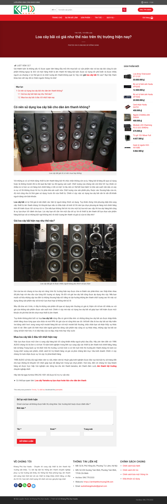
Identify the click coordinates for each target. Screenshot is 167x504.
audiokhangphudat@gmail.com (94, 486)
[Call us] (25, 485)
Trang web (88, 429)
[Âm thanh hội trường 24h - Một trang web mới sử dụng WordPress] (30, 10)
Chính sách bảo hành (131, 466)
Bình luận (21, 408)
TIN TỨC (98, 18)
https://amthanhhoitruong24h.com (98, 482)
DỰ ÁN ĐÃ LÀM (71, 18)
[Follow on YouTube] (29, 485)
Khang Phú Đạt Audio (69, 499)
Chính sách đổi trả (130, 470)
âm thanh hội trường (107, 366)
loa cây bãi (91, 75)
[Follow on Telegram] (34, 486)
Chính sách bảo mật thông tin (135, 474)
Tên (19, 429)
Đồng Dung (94, 45)
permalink (59, 390)
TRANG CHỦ (57, 18)
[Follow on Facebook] (16, 485)
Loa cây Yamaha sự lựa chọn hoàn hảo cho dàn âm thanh (60, 380)
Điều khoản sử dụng (131, 479)
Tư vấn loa (87, 33)
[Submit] (124, 10)
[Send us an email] (20, 485)
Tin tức (78, 33)
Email (53, 429)
